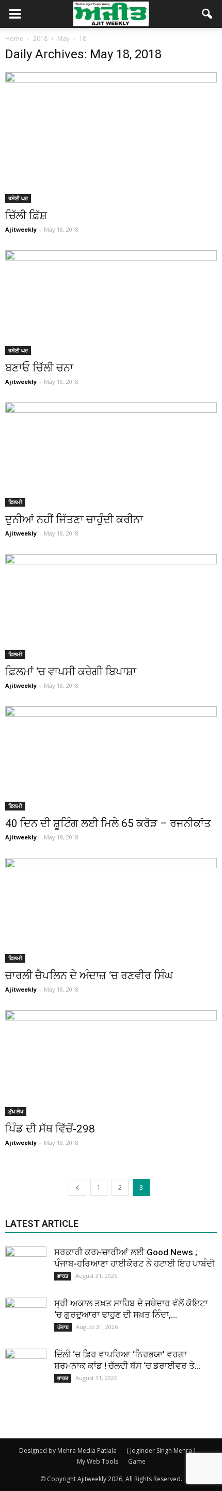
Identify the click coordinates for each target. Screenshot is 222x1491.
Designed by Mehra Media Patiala (68, 1450)
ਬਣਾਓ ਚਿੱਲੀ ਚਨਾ (39, 368)
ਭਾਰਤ (62, 1275)
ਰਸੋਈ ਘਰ (18, 198)
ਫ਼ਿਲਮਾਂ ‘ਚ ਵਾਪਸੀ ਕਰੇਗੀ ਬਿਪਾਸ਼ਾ (70, 672)
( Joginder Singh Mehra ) (160, 1450)
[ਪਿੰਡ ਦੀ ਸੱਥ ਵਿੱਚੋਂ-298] (111, 1063)
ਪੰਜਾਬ (63, 1327)
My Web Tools (97, 1461)
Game (137, 1461)
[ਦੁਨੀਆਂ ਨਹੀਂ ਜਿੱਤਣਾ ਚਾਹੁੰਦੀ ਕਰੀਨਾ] (111, 454)
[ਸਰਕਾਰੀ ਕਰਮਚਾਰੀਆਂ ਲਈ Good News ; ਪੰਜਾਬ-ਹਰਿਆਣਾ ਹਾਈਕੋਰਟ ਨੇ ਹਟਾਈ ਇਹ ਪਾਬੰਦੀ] (25, 1267)
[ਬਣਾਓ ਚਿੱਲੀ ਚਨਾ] (111, 302)
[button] (207, 14)
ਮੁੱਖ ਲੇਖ (15, 1111)
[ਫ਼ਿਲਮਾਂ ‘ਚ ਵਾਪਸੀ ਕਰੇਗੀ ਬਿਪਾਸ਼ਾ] (111, 606)
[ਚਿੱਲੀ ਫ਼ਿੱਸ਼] (111, 137)
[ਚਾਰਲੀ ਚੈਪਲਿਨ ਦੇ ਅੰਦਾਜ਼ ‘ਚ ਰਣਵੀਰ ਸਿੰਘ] (111, 910)
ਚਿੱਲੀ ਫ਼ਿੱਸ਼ (26, 215)
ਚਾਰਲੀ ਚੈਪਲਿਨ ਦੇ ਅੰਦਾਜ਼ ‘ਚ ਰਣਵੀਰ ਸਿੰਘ (89, 975)
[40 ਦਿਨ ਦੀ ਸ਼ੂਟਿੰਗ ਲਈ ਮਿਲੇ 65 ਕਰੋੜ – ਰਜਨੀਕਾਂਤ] (111, 758)
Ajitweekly (21, 229)
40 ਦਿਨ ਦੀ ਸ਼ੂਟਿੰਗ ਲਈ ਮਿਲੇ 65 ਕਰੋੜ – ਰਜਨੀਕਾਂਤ (108, 823)
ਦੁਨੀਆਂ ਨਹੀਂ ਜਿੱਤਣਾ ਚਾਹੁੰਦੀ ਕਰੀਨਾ (74, 519)
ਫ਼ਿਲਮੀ (15, 502)
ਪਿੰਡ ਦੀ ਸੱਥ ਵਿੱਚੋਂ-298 (50, 1129)
